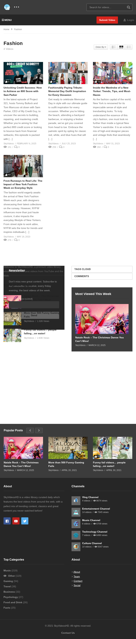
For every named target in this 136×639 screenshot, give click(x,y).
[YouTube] (15, 520)
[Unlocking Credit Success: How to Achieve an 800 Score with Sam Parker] (23, 73)
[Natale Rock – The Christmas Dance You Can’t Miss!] (102, 319)
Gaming (9, 581)
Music (8, 570)
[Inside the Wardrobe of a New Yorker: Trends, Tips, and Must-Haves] (112, 73)
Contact (78, 581)
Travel (8, 586)
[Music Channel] (76, 523)
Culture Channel (92, 543)
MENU (8, 20)
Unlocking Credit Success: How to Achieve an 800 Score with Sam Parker (23, 91)
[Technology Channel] (76, 535)
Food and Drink (13, 602)
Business (10, 591)
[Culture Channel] (76, 546)
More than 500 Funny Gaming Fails (66, 464)
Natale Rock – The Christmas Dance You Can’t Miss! (99, 339)
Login (130, 20)
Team (77, 576)
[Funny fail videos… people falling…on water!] (12, 335)
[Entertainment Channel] (76, 512)
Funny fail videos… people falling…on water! (109, 464)
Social (77, 585)
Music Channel (91, 520)
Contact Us (68, 632)
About (76, 571)
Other (11, 575)
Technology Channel (94, 531)
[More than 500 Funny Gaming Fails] (12, 318)
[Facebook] (7, 520)
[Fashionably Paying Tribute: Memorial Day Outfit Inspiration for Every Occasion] (68, 73)
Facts (7, 607)
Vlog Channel (90, 497)
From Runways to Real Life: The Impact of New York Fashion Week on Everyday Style (23, 184)
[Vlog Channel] (76, 500)
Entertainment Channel (96, 508)
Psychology (11, 597)
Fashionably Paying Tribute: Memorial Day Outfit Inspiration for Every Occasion (67, 91)
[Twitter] (24, 520)
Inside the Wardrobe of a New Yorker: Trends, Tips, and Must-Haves (112, 91)
